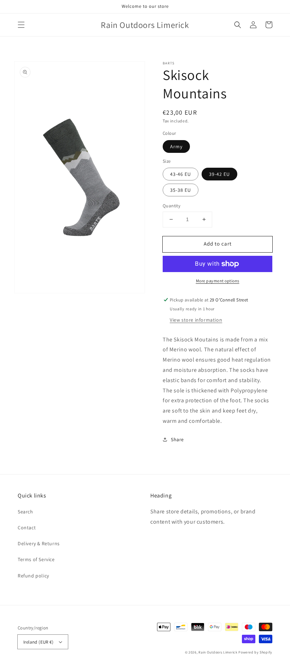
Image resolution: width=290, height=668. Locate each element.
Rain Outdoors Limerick (218, 652)
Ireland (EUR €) (38, 642)
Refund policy (33, 575)
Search (25, 511)
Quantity (171, 206)
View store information (196, 320)
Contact (27, 527)
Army (176, 146)
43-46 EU (180, 174)
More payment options (217, 280)
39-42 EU (219, 174)
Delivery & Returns (39, 543)
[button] (21, 25)
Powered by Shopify (255, 652)
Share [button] (177, 439)
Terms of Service (36, 559)
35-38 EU (180, 190)
